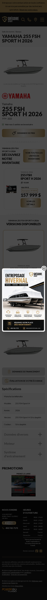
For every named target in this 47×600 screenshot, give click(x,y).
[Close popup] (44, 268)
